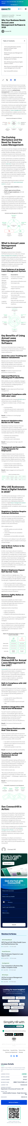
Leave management (15, 110)
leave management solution (18, 502)
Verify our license (14, 1102)
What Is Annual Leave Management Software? (13, 53)
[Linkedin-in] (14, 1056)
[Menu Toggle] (26, 9)
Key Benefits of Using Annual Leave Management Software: (13, 58)
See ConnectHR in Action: (11, 71)
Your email (5, 894)
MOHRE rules (21, 399)
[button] (24, 40)
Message (4, 911)
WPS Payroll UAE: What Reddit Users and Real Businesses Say (13, 943)
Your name (5, 888)
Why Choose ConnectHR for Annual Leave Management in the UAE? (13, 67)
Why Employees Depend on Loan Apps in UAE (12, 955)
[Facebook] (17, 1056)
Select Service (6, 905)
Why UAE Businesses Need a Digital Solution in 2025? (13, 62)
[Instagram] (11, 1056)
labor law (8, 164)
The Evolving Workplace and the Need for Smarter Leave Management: (12, 48)
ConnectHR (4, 669)
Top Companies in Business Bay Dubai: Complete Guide (12, 966)
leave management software (9, 255)
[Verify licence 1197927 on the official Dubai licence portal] (14, 1113)
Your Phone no (6, 901)
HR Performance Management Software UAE (11, 978)
